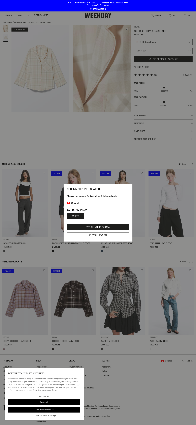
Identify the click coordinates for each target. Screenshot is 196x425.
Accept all (44, 402)
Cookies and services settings (44, 415)
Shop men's (104, 5)
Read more (44, 396)
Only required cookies (44, 410)
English (75, 216)
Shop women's (92, 5)
